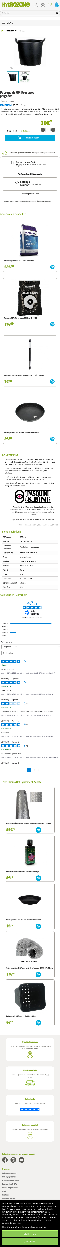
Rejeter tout (30, 1233)
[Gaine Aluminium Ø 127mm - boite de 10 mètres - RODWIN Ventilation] (30, 949)
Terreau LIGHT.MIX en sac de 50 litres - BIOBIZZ (20, 318)
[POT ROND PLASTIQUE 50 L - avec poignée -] (13, 77)
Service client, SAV (9, 1184)
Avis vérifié (7, 665)
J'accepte (30, 1241)
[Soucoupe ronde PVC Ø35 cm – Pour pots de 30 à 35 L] (30, 901)
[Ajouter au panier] (52, 267)
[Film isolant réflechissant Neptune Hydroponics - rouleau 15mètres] (30, 804)
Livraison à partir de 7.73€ (30, 193)
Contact (5, 1195)
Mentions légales (8, 1198)
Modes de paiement (10, 1187)
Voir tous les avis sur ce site (32, 618)
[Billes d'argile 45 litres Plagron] (30, 240)
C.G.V (4, 1191)
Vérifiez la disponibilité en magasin (30, 174)
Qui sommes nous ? (9, 1173)
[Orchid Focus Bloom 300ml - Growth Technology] (30, 853)
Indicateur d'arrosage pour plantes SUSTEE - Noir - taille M (24, 375)
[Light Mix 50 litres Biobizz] (30, 297)
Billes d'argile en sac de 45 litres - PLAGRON (19, 261)
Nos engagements (9, 1177)
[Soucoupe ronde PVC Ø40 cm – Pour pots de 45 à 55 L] (30, 412)
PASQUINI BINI (48, 519)
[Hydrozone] (16, 4)
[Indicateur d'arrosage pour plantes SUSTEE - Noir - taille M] (30, 355)
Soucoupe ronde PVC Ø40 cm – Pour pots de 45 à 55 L (22, 433)
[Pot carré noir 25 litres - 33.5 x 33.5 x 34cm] (30, 997)
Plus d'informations (11, 1226)
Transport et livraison (10, 1180)
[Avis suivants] (39, 770)
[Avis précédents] (23, 770)
